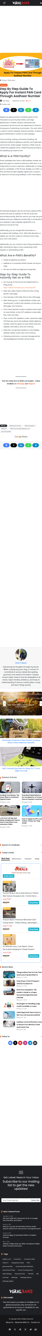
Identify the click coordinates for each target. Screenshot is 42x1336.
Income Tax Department (25, 1270)
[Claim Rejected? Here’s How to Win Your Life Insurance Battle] (9, 1015)
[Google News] (21, 436)
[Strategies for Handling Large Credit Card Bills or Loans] (9, 1005)
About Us (9, 1322)
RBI (37, 1274)
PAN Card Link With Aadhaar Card (19, 428)
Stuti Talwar (5, 101)
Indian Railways (7, 1274)
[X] (13, 110)
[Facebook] (6, 110)
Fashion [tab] (28, 859)
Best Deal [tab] (6, 858)
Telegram (31, 384)
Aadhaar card (6, 1259)
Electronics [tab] (16, 859)
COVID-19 (5, 1263)
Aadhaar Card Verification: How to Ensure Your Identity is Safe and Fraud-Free (29, 1024)
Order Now (8, 876)
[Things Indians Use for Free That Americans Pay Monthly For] (9, 974)
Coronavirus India (29, 1259)
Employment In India (17, 1263)
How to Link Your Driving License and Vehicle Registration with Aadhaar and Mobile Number (21, 705)
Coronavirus (17, 1259)
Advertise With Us (22, 1322)
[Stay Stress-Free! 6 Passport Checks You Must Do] (9, 983)
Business (11, 80)
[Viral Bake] (21, 3)
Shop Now (33, 902)
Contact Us (35, 1322)
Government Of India (8, 1270)
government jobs (7, 1266)
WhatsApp (20, 384)
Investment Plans (20, 1274)
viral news (5, 1277)
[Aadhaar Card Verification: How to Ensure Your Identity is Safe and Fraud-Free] (9, 1024)
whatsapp (14, 1277)
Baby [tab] (37, 859)
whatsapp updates (7, 1281)
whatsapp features (26, 1277)
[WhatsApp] (28, 110)
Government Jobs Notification (24, 1266)
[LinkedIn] (21, 110)
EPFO (28, 1263)
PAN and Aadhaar (30, 426)
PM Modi (30, 1274)
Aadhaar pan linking (15, 426)
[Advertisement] (21, 29)
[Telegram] (35, 110)
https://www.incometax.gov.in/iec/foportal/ (19, 287)
